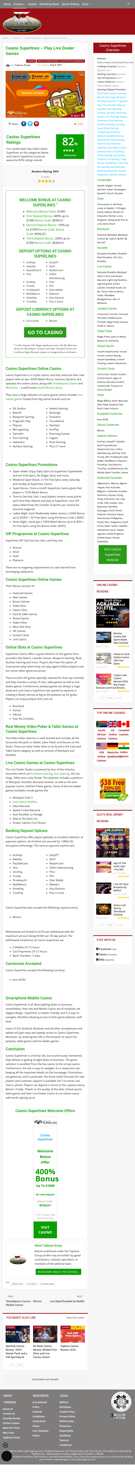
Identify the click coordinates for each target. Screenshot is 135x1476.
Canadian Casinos (124, 732)
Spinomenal (103, 139)
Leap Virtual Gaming (107, 128)
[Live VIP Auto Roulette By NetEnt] (103, 888)
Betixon (123, 174)
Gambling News (49, 4)
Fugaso (123, 116)
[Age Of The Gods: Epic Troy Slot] (103, 867)
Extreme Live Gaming (108, 159)
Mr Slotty (115, 132)
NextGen (102, 108)
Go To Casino (45, 332)
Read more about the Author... (58, 1271)
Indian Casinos (123, 754)
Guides (32, 4)
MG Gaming (103, 166)
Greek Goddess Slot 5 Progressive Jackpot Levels (113, 834)
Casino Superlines (45, 1137)
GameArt (111, 112)
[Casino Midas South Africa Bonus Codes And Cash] (113, 613)
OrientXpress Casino (65, 383)
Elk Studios (103, 93)
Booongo (110, 97)
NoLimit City (103, 143)
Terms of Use (95, 1451)
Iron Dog (119, 124)
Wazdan (101, 135)
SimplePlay (110, 163)
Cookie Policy (67, 1411)
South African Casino (49, 387)
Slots (85, 4)
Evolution (111, 101)
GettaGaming (117, 166)
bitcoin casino (17, 1284)
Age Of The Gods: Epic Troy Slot (120, 866)
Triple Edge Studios (116, 147)
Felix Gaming (117, 139)
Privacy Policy (67, 1416)
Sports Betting (70, 4)
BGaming (102, 170)
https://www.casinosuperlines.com (115, 62)
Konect (122, 170)
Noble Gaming (104, 155)
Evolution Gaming (42, 773)
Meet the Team (11, 1427)
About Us (8, 1409)
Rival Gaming (115, 120)
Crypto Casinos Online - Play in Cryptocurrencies (61, 61)
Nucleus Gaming (105, 124)
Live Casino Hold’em (25, 801)
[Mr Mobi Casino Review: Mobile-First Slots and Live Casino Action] (45, 1334)
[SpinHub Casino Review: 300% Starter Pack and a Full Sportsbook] (18, 1334)
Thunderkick (109, 105)
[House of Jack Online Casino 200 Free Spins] (103, 658)
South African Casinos (101, 734)
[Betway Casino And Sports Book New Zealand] (103, 637)
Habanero (102, 120)
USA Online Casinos (101, 756)
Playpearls (102, 174)
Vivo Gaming (61, 773)
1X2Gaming (103, 132)
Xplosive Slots (104, 151)
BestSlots (112, 170)
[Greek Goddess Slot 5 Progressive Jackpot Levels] (113, 843)
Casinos (18, 4)
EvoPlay (101, 112)
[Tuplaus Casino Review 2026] (72, 1334)
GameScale (119, 155)
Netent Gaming (118, 93)
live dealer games (47, 1284)
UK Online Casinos (112, 734)
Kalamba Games (115, 135)
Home (7, 4)
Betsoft (101, 97)
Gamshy (113, 174)
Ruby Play (122, 163)
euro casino (32, 1284)
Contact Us (9, 1413)
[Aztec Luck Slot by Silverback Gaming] (103, 909)
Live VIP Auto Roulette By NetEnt (121, 887)
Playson (121, 105)
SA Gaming (118, 151)
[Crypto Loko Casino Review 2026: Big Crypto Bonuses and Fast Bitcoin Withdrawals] (103, 679)
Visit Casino (45, 1230)
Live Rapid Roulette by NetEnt (67, 1301)
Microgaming (114, 108)
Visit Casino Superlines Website (112, 554)
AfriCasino (12, 387)
